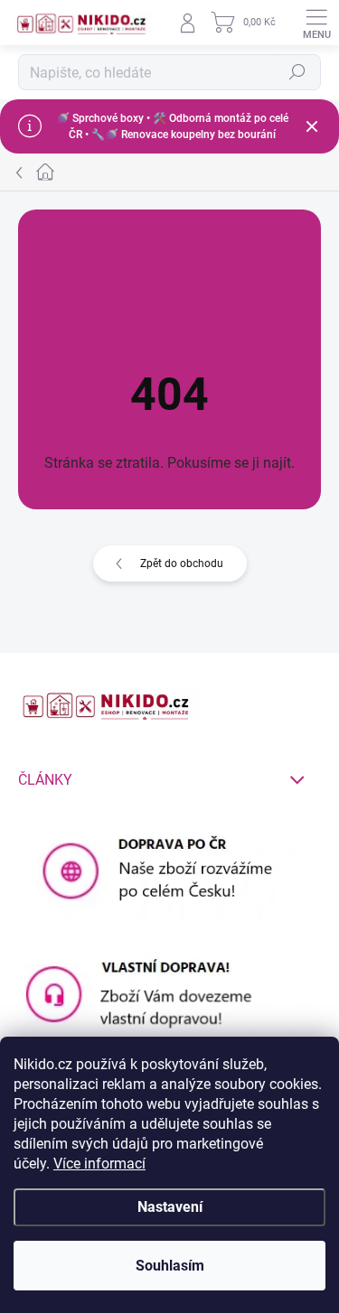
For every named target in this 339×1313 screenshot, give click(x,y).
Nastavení (169, 1206)
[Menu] (316, 22)
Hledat (297, 72)
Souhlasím (170, 1265)
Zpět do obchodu (181, 563)
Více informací (99, 1163)
